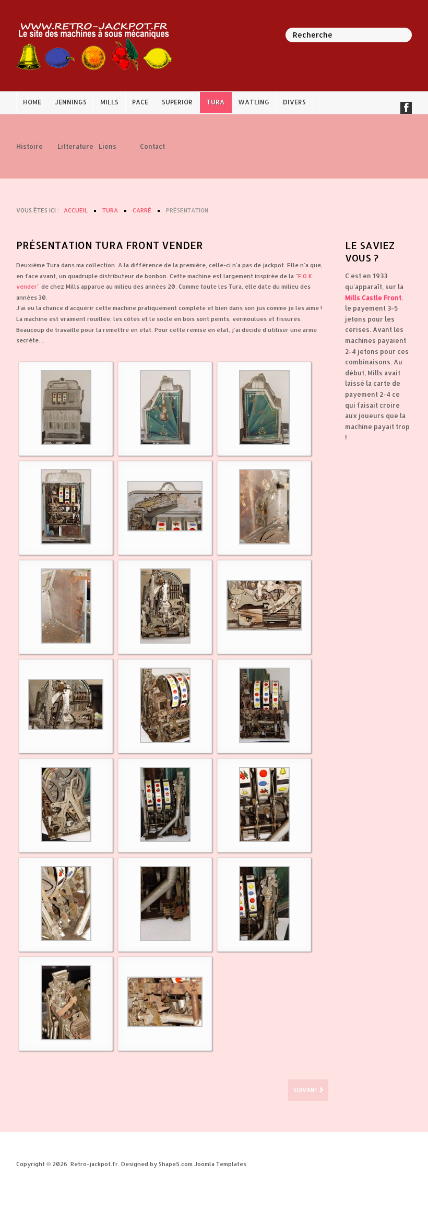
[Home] (94, 45)
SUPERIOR (177, 102)
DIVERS (294, 102)
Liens (107, 146)
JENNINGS (71, 102)
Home (32, 102)
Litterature (70, 146)
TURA (215, 102)
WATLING (253, 102)
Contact (152, 146)
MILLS (109, 102)
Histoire (29, 146)
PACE (140, 102)
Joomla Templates (220, 1164)
